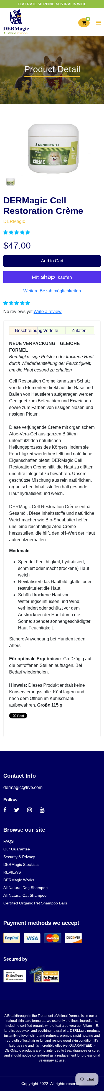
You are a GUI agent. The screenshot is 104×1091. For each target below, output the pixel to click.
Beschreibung (26, 330)
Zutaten (79, 330)
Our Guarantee (16, 849)
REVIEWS (12, 872)
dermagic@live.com (22, 787)
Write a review (48, 311)
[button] (17, 232)
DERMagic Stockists (21, 864)
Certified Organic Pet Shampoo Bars (35, 903)
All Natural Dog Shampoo (25, 887)
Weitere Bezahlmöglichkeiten (52, 291)
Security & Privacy (19, 857)
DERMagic (14, 221)
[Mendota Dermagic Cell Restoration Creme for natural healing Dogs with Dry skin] (10, 180)
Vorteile (50, 330)
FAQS (8, 841)
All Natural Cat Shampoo (25, 895)
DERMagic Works (18, 880)
